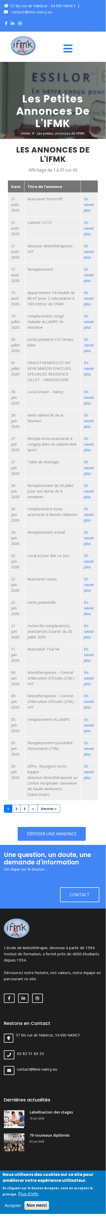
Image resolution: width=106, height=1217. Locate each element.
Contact (80, 895)
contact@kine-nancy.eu (31, 12)
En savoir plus (89, 204)
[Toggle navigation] (69, 48)
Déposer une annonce (51, 834)
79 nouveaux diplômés (50, 1135)
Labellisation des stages (51, 1112)
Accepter (13, 1205)
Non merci (37, 1205)
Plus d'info (28, 1194)
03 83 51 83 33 (30, 1053)
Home (25, 133)
